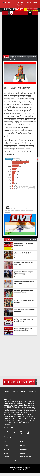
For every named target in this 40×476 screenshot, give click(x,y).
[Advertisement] (20, 34)
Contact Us (32, 392)
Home (7, 392)
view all (33, 240)
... (14, 248)
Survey (22, 392)
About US (14, 392)
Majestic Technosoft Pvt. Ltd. (22, 468)
